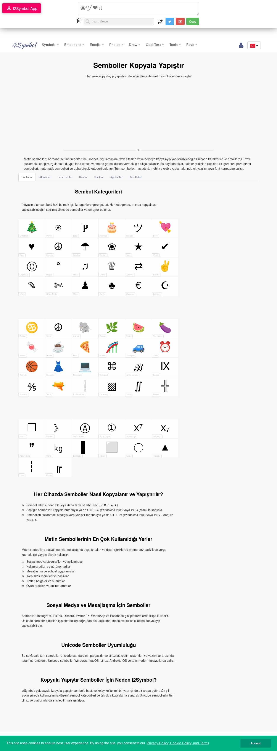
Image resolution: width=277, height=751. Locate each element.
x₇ (161, 430)
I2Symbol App (24, 8)
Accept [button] (255, 743)
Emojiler (98, 177)
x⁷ (134, 430)
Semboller (27, 177)
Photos (115, 44)
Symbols (49, 44)
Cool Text (154, 44)
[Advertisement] (138, 113)
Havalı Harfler (65, 177)
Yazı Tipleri (136, 177)
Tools (174, 44)
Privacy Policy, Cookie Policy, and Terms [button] (178, 743)
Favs (190, 44)
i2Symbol (24, 45)
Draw (133, 44)
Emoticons (73, 44)
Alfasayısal (44, 177)
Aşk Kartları (116, 177)
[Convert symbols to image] (180, 21)
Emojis (96, 44)
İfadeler (83, 177)
